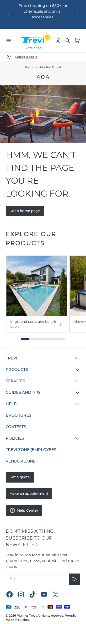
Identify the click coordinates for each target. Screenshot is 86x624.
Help (11, 404)
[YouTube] (44, 594)
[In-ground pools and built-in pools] (36, 286)
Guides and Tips (23, 392)
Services (15, 381)
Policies (15, 438)
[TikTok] (32, 594)
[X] (55, 594)
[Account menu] (58, 40)
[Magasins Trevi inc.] (36, 40)
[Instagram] (21, 594)
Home (29, 67)
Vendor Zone (21, 461)
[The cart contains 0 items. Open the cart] (77, 40)
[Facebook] (9, 594)
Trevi (11, 358)
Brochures (18, 415)
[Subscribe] (74, 579)
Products (17, 369)
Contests (16, 427)
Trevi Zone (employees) (32, 449)
